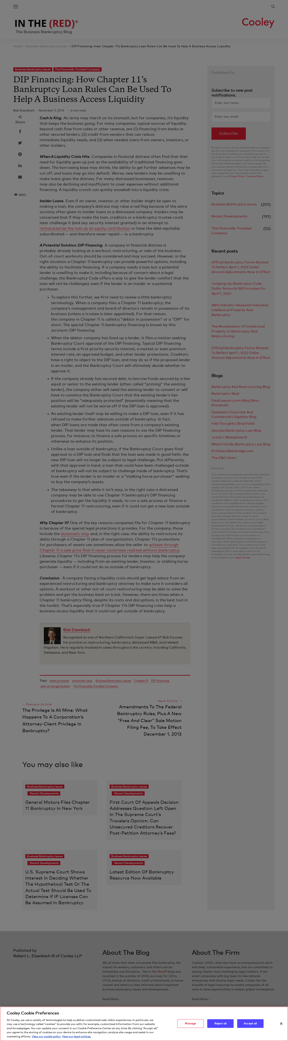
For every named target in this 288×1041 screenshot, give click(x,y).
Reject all (220, 1023)
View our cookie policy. (46, 1036)
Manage (190, 1023)
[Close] (281, 1023)
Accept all (250, 1023)
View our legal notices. (76, 1036)
